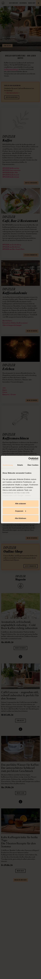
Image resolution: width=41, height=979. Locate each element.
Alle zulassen (20, 504)
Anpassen (19, 511)
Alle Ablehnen (20, 518)
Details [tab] (20, 465)
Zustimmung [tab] (8, 465)
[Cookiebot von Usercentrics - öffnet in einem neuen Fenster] (28, 458)
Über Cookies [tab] (32, 465)
